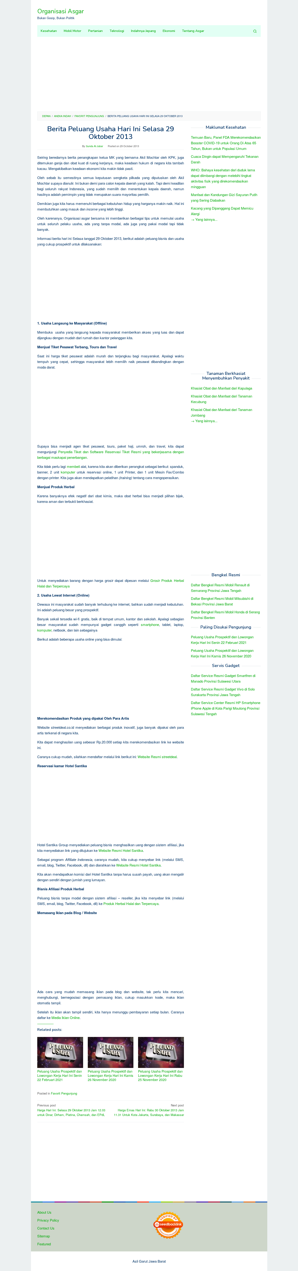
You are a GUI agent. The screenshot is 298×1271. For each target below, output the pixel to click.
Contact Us (45, 1228)
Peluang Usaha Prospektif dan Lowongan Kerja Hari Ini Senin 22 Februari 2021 (59, 1075)
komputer (68, 472)
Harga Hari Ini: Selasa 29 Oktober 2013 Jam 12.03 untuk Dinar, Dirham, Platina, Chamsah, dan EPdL (71, 1110)
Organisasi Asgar (60, 11)
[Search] (255, 31)
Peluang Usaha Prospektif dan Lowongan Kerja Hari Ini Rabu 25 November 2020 (160, 1075)
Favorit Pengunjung (64, 1093)
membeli (73, 466)
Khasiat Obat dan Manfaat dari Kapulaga (221, 388)
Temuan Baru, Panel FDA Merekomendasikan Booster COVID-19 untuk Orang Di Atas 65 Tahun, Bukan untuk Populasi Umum (226, 143)
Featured (44, 1243)
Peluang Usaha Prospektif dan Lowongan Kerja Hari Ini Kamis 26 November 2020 (110, 1075)
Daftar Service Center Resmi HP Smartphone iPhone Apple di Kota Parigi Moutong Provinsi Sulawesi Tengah (225, 708)
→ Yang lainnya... (204, 219)
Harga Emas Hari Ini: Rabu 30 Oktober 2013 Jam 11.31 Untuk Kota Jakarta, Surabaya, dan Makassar (149, 1110)
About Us (44, 1212)
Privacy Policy (48, 1220)
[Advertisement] (149, 74)
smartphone (150, 624)
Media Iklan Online (65, 1017)
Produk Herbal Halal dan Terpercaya (131, 903)
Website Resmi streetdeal (157, 756)
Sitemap (43, 1235)
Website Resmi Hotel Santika (120, 850)
